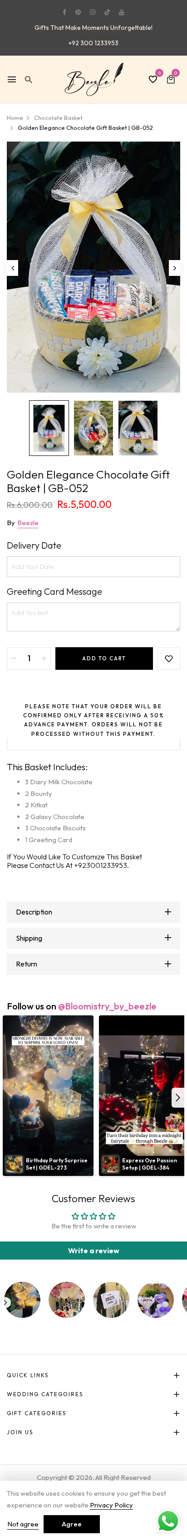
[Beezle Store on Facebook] (64, 12)
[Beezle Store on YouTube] (121, 12)
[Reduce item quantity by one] (13, 658)
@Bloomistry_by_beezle (107, 1006)
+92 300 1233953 (93, 43)
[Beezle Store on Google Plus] (107, 12)
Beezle (28, 522)
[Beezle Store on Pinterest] (78, 12)
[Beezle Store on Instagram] (92, 12)
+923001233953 (100, 865)
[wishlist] (153, 80)
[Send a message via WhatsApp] (168, 1521)
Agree (72, 1524)
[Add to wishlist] (168, 658)
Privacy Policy (111, 1505)
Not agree (23, 1524)
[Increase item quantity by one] (44, 658)
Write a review (93, 1250)
